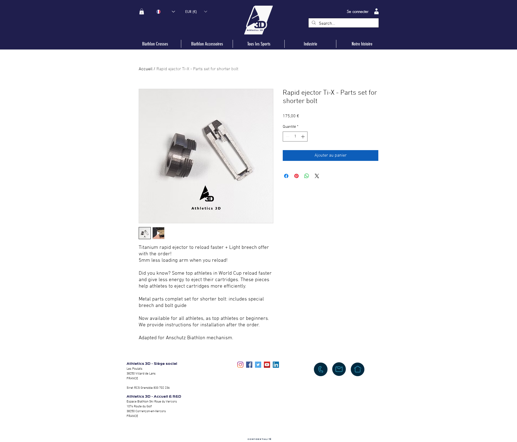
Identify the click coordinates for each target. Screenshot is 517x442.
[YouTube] (267, 365)
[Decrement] (287, 136)
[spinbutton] (295, 136)
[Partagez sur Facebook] (286, 176)
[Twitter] (258, 365)
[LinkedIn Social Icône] (276, 365)
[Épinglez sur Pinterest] (296, 176)
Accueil (145, 69)
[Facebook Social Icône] (249, 365)
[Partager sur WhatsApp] (306, 176)
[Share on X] (317, 176)
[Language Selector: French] (166, 11)
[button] (141, 12)
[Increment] (303, 136)
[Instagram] (240, 365)
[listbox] (196, 12)
